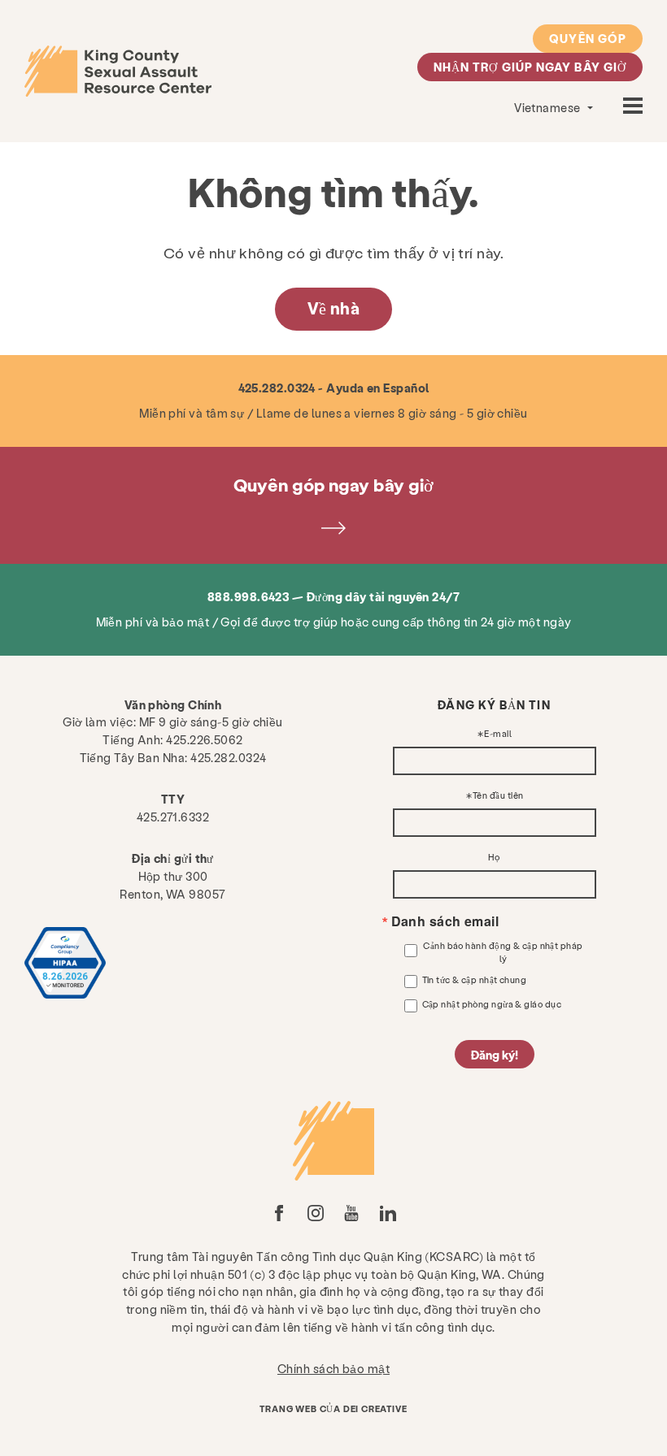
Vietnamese (548, 107)
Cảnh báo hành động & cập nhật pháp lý (502, 952)
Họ (494, 857)
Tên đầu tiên (498, 795)
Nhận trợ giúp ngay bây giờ (530, 66)
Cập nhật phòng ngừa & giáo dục (492, 1004)
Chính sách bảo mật (333, 1368)
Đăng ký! (494, 1054)
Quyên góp (587, 38)
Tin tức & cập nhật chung (474, 979)
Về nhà (333, 308)
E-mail (498, 734)
